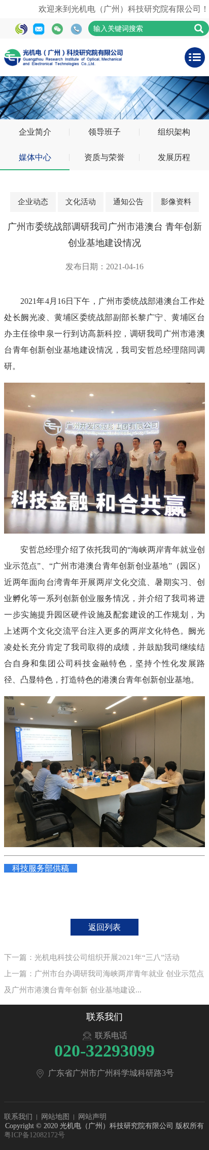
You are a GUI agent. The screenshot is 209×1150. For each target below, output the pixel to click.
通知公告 (128, 202)
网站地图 (55, 1117)
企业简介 (35, 132)
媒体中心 (35, 157)
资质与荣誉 (104, 157)
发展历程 (174, 157)
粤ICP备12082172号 (34, 1135)
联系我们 (18, 1117)
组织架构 (174, 132)
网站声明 (92, 1117)
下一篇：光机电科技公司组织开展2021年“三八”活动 (92, 957)
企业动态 (33, 202)
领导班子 (104, 132)
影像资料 (176, 202)
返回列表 (104, 927)
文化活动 (80, 202)
